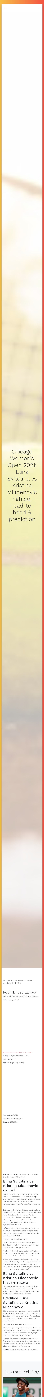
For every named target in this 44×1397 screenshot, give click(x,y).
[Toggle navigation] (39, 8)
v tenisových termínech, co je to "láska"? (17, 1052)
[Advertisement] (22, 1026)
